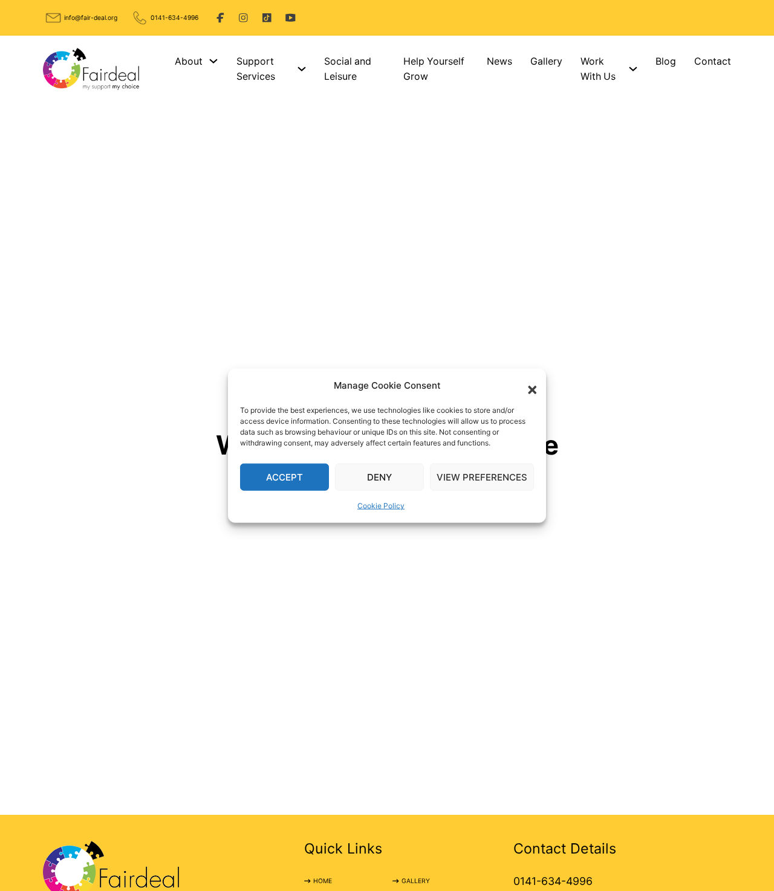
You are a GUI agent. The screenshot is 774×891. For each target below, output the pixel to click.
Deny (379, 477)
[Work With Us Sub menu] (633, 69)
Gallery (546, 61)
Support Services (255, 69)
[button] (528, 385)
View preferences (482, 477)
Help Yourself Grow (433, 69)
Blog (665, 61)
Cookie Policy (381, 505)
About (189, 61)
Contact (712, 61)
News (499, 61)
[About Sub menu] (213, 61)
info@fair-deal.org (90, 18)
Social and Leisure (347, 69)
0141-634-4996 (174, 18)
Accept (284, 477)
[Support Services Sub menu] (302, 69)
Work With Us (598, 69)
